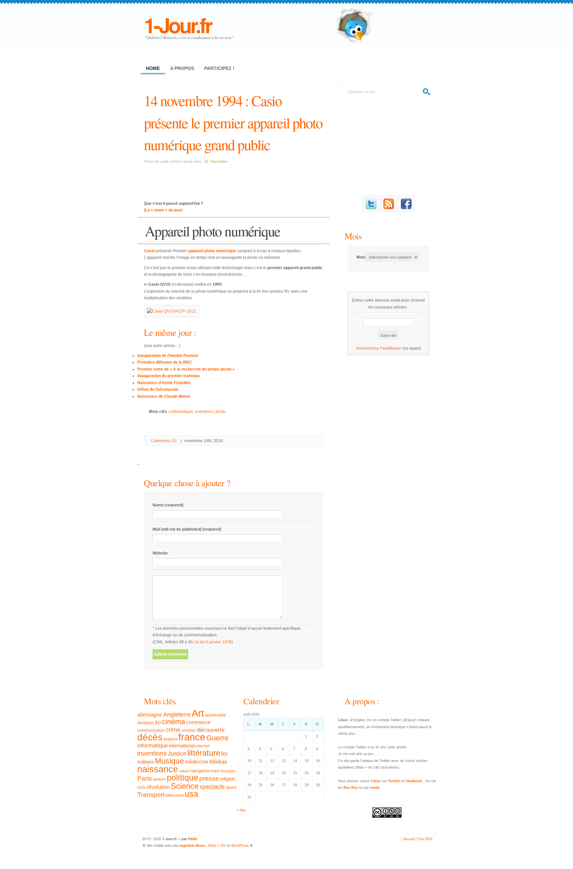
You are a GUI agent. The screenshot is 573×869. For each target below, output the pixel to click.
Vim (223, 845)
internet (202, 746)
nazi (215, 770)
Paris (144, 778)
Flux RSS (424, 838)
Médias (218, 761)
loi (224, 753)
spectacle (212, 786)
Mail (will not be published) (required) (187, 529)
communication (151, 730)
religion (227, 779)
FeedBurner (391, 348)
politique (182, 777)
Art (198, 713)
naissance (157, 769)
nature (184, 771)
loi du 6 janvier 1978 (213, 642)
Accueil (409, 838)
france (191, 737)
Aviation (145, 722)
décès (149, 737)
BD (158, 723)
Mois (353, 236)
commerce (198, 722)
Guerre (217, 738)
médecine (196, 762)
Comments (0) (163, 440)
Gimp (212, 845)
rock (141, 787)
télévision (174, 795)
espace (170, 739)
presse (209, 778)
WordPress (240, 845)
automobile (215, 715)
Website (160, 553)
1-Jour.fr (177, 24)
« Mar (241, 810)
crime (173, 729)
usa (191, 793)
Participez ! (219, 68)
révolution (158, 787)
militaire (145, 762)
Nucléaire (228, 771)
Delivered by (368, 348)
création (188, 730)
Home (153, 68)
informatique (181, 411)
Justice (177, 753)
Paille (192, 838)
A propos (182, 68)
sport (231, 787)
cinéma (173, 722)
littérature (203, 752)
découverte (210, 730)
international (182, 745)
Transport (150, 794)
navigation (200, 771)
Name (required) (168, 505)
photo (221, 411)
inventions (204, 411)
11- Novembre (216, 161)
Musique (169, 761)
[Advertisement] (233, 178)
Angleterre (177, 714)
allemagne (149, 715)
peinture (159, 779)
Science (185, 786)
